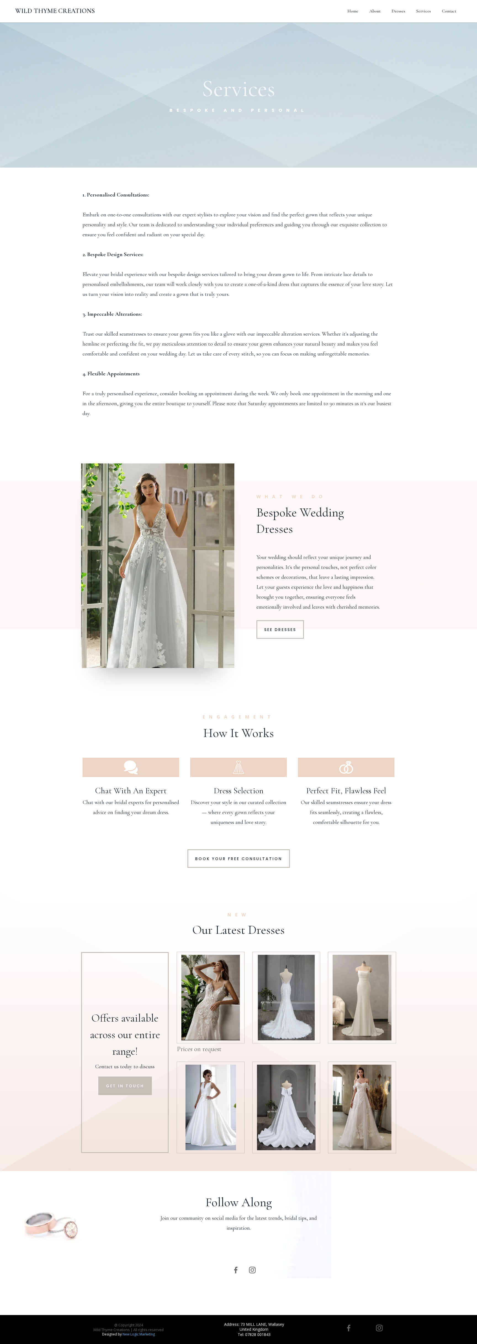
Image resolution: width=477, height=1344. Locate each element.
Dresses (398, 11)
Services (423, 11)
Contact (449, 11)
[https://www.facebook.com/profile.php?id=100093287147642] (235, 1270)
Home (353, 11)
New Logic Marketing (139, 1334)
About (375, 11)
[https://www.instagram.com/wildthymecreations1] (252, 1270)
